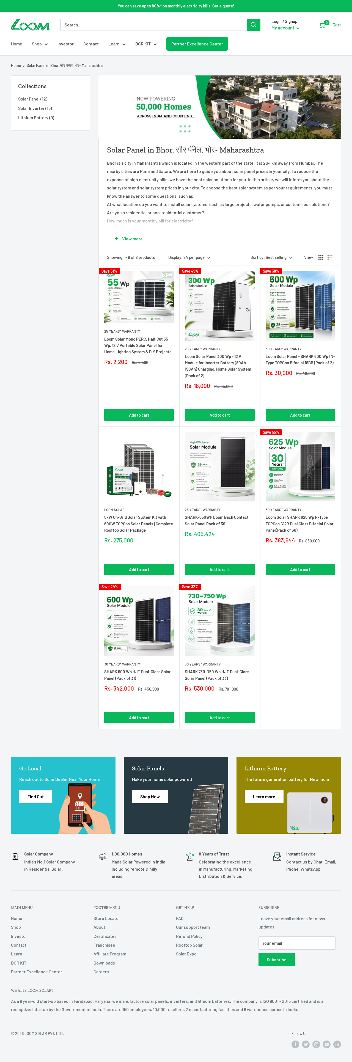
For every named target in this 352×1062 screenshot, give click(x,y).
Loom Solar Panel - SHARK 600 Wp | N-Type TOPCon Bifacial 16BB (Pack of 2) (300, 359)
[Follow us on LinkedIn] (337, 1044)
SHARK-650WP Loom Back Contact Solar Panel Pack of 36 (217, 520)
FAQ (179, 918)
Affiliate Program (110, 953)
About (99, 927)
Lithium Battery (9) (36, 117)
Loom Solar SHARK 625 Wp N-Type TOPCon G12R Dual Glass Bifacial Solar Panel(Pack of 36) (300, 524)
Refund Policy (189, 936)
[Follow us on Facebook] (295, 1044)
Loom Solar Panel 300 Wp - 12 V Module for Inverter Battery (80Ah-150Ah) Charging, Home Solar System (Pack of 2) (218, 366)
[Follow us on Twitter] (306, 1044)
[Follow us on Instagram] (316, 1044)
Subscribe (277, 959)
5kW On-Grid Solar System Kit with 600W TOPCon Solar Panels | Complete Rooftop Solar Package (138, 524)
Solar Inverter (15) (35, 108)
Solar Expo (186, 953)
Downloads (104, 962)
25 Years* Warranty (122, 331)
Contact (91, 43)
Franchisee (104, 944)
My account (283, 27)
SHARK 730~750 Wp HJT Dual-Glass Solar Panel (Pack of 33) (217, 674)
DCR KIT (143, 43)
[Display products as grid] (320, 257)
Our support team (193, 927)
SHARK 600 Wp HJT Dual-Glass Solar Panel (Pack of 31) (137, 674)
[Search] (253, 25)
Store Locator (107, 918)
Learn (114, 43)
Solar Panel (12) (32, 98)
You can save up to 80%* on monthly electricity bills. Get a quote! (176, 5)
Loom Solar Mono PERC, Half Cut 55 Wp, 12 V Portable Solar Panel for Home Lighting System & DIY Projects (137, 345)
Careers (101, 971)
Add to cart (139, 414)
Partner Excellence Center (197, 43)
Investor (65, 43)
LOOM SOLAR (114, 509)
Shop (37, 43)
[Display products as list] (330, 257)
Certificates (105, 936)
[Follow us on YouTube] (327, 1044)
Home (16, 43)
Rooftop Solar (189, 944)
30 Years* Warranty (284, 349)
